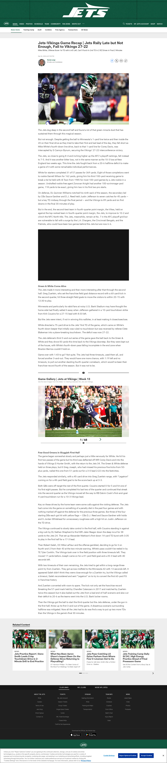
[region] (83, 755)
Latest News (128, 698)
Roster (109, 698)
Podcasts (128, 709)
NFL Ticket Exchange (62, 716)
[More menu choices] (83, 24)
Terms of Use (40, 705)
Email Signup (39, 713)
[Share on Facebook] (112, 62)
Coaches (109, 705)
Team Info (109, 694)
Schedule (109, 702)
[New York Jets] (83, 745)
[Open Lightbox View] (83, 416)
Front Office (109, 709)
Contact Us (39, 716)
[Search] (124, 23)
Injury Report (109, 716)
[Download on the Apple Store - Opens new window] (75, 735)
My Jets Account (62, 698)
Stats (109, 720)
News (128, 694)
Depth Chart (109, 713)
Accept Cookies (146, 755)
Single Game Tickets (62, 709)
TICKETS (62, 694)
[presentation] (153, 673)
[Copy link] (126, 61)
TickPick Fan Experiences (62, 724)
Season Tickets (62, 702)
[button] (83, 255)
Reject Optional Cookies (127, 755)
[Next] (100, 439)
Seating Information (88, 698)
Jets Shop (39, 709)
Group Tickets (62, 705)
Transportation (87, 709)
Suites (63, 713)
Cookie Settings (109, 755)
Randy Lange (51, 60)
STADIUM (88, 694)
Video (128, 702)
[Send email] (121, 62)
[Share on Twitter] (116, 62)
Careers (39, 702)
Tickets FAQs (63, 720)
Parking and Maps (87, 705)
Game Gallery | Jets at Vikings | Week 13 (64, 379)
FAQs (39, 698)
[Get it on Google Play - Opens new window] (91, 736)
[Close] (163, 755)
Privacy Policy (86, 761)
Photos (128, 705)
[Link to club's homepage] (6, 23)
